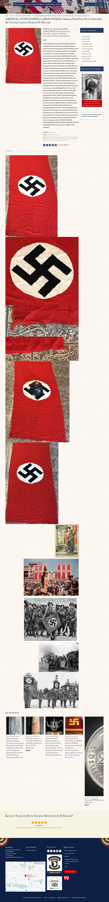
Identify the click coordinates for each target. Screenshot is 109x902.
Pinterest (53, 145)
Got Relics (40, 4)
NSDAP (63, 138)
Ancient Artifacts (85, 36)
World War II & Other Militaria (53, 134)
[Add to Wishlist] (23, 736)
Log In (58, 4)
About (21, 4)
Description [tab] (8, 151)
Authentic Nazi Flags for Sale (57, 137)
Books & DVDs (84, 39)
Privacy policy (52, 897)
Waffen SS (69, 138)
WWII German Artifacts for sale (56, 140)
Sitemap (45, 897)
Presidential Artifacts (86, 53)
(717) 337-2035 (9, 855)
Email (55, 145)
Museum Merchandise (86, 46)
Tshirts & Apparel (85, 58)
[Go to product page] (15, 726)
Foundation (50, 4)
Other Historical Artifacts (86, 48)
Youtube (57, 851)
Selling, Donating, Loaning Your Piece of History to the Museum (72, 861)
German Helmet (66, 137)
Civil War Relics (85, 41)
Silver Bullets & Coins (86, 56)
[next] (77, 29)
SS (66, 138)
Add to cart (41, 719)
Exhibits (28, 4)
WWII (75, 138)
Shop (33, 4)
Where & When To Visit (70, 850)
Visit (15, 4)
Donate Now (70, 872)
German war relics (74, 137)
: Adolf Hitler (47, 137)
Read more (21, 719)
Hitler (44, 138)
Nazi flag (47, 138)
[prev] (75, 29)
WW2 (72, 138)
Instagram (60, 851)
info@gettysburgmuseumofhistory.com (14, 857)
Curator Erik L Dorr (69, 853)
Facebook (44, 145)
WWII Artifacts (46, 140)
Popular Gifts (84, 51)
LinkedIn (50, 145)
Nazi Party (59, 138)
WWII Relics (65, 140)
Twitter (47, 145)
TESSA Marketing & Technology (78, 897)
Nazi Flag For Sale (53, 138)
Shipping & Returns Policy (63, 897)
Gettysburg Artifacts (85, 44)
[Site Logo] (8, 6)
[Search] (95, 4)
